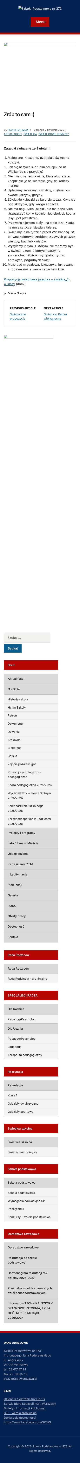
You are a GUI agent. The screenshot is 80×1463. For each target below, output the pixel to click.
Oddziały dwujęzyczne (23, 1103)
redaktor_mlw (18, 129)
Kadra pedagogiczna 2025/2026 (30, 785)
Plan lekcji (15, 885)
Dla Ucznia (15, 1028)
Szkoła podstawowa (22, 1182)
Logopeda (14, 1047)
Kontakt (13, 937)
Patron (12, 715)
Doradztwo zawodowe (23, 1247)
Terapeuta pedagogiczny (25, 1055)
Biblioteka (14, 748)
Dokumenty (15, 723)
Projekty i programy (21, 833)
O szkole (14, 689)
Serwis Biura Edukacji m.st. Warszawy (30, 1403)
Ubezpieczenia (18, 854)
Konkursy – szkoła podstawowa (29, 1217)
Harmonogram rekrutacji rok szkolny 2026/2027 (27, 1275)
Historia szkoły (18, 699)
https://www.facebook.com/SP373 (27, 1422)
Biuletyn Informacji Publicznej (24, 1408)
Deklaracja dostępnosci (20, 1417)
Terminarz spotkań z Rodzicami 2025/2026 (29, 821)
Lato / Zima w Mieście (23, 843)
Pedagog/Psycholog (22, 1019)
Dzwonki (14, 732)
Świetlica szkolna (20, 1142)
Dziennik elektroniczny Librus (24, 1399)
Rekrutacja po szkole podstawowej (22, 1260)
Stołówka (14, 740)
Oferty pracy (17, 916)
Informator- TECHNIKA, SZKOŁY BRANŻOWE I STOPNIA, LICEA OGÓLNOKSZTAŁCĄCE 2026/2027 (30, 1310)
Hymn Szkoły (17, 707)
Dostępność (16, 926)
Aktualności (13, 134)
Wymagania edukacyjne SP (26, 1201)
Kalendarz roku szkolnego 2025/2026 (25, 808)
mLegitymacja (17, 874)
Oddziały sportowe (20, 1111)
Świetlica (30, 134)
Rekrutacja (15, 1085)
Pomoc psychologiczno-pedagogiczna (25, 774)
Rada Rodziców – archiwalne (27, 978)
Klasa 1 (12, 1095)
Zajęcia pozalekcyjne (22, 764)
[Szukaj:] (31, 638)
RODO (12, 906)
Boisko (12, 756)
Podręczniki (16, 1209)
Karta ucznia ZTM (20, 864)
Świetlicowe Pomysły (53, 134)
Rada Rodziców (18, 968)
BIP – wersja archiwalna (20, 1413)
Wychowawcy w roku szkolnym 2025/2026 (29, 795)
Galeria (13, 895)
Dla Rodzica (16, 1009)
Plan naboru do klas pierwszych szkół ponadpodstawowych (30, 1290)
